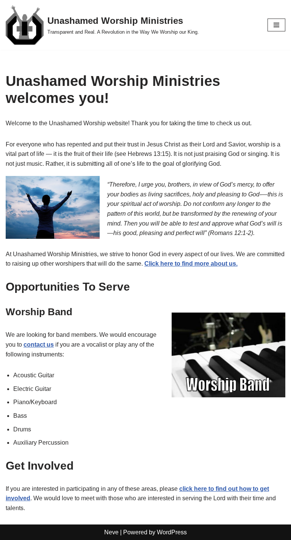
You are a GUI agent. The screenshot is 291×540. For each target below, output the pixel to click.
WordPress (172, 532)
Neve (111, 532)
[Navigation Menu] (276, 25)
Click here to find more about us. (191, 263)
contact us (38, 344)
